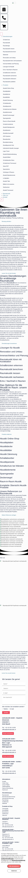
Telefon (6, 709)
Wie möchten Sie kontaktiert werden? (13, 706)
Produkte (5, 85)
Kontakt (5, 197)
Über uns (5, 195)
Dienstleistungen (7, 36)
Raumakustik (6, 193)
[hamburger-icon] (1, 34)
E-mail (12, 709)
